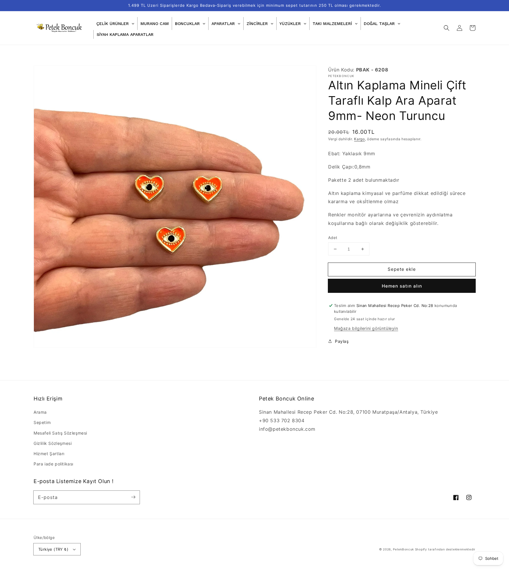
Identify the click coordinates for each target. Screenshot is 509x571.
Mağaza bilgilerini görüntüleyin (366, 328)
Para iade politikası (53, 463)
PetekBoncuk (403, 549)
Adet (333, 237)
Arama (40, 412)
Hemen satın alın (402, 286)
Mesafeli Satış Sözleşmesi (60, 432)
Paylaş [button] (342, 341)
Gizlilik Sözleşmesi (53, 443)
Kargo (359, 139)
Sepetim (42, 422)
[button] (446, 27)
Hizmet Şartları (49, 453)
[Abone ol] (133, 497)
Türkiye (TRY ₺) (53, 549)
